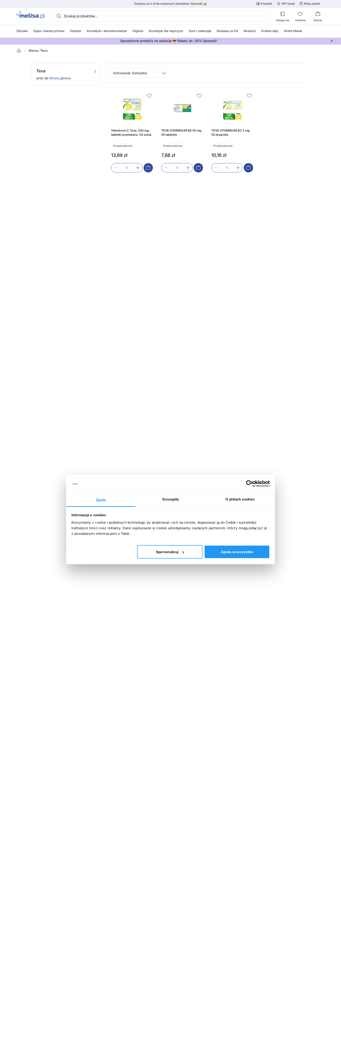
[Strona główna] (18, 50)
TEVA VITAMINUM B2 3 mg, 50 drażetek (230, 132)
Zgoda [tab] (101, 500)
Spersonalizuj (167, 552)
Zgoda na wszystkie (237, 552)
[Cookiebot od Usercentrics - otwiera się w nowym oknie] (249, 483)
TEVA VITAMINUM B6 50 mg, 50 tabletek (181, 132)
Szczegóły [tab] (170, 499)
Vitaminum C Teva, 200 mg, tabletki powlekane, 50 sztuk (131, 132)
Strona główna (60, 78)
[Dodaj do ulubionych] (149, 95)
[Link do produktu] (132, 132)
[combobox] (160, 16)
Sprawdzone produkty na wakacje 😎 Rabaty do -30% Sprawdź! (168, 40)
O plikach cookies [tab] (240, 499)
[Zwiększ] (137, 167)
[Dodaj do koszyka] (148, 167)
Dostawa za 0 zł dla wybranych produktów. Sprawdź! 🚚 (170, 3)
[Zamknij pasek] (332, 41)
